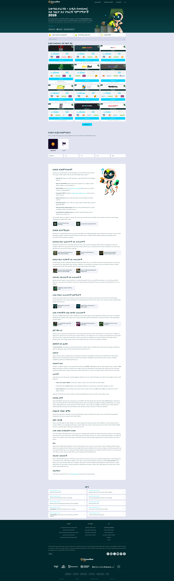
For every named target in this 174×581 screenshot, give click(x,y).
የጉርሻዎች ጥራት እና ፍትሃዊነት (75, 188)
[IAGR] (56, 566)
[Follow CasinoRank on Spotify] (121, 553)
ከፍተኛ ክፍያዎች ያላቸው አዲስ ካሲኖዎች (68, 537)
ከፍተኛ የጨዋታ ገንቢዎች (90, 535)
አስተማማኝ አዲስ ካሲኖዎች (68, 530)
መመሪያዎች (118, 2)
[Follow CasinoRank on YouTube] (117, 553)
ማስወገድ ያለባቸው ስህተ (90, 527)
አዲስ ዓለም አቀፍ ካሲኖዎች (90, 532)
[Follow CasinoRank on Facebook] (108, 553)
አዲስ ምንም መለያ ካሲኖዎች (69, 535)
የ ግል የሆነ (77, 579)
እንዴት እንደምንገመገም (109, 530)
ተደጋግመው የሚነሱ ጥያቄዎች (109, 535)
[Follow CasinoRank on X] (114, 553)
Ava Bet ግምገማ (61, 81)
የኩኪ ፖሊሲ (61, 579)
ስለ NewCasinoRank (109, 527)
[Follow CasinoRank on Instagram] (111, 553)
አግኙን (108, 540)
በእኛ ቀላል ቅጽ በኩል (74, 474)
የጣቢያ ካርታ (112, 579)
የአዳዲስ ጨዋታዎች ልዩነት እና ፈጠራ (78, 193)
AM (50, 553)
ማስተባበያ (109, 537)
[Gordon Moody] (85, 566)
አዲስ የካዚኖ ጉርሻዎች (108, 2)
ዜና (125, 2)
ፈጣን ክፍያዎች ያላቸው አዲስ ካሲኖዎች (68, 527)
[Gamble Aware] (103, 566)
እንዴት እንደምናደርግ (109, 532)
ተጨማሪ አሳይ (86, 124)
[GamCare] (73, 566)
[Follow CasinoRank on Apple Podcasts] (124, 553)
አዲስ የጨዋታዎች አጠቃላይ (90, 530)
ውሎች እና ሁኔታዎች (94, 579)
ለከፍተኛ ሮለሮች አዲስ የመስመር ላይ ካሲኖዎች (68, 532)
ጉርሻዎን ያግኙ (61, 60)
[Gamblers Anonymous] (63, 566)
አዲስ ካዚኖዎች (98, 2)
